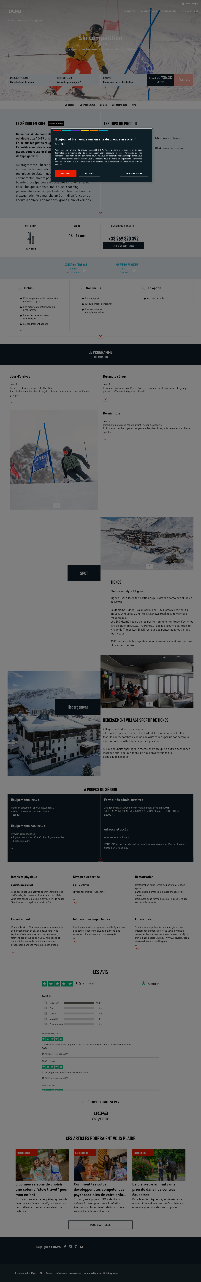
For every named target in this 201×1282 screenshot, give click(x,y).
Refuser (89, 173)
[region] (102, 155)
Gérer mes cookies (134, 173)
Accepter (66, 173)
